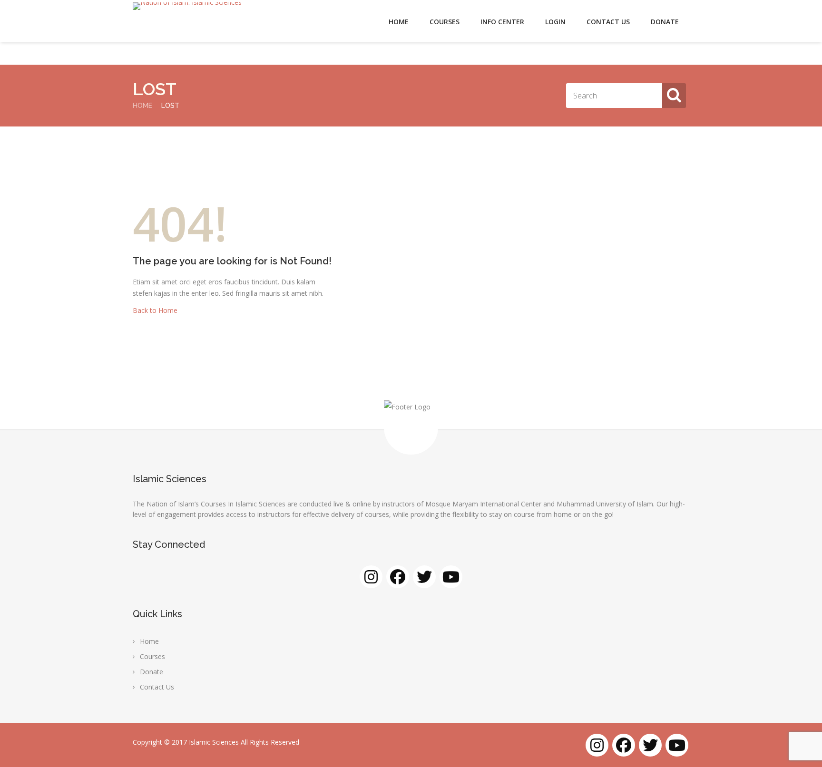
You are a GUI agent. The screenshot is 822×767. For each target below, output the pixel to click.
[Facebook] (397, 576)
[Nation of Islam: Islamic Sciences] (187, 6)
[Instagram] (371, 576)
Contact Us (608, 21)
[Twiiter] (424, 576)
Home (399, 21)
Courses (445, 21)
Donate (665, 21)
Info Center (502, 21)
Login (555, 21)
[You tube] (451, 576)
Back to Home (155, 310)
